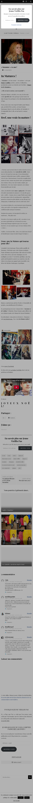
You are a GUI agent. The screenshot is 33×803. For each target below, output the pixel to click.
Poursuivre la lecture (16, 25)
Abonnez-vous (23, 20)
